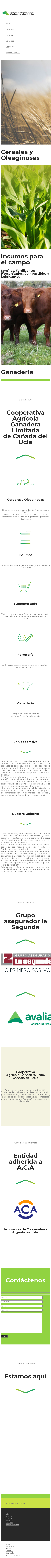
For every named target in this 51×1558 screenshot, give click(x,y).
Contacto (10, 47)
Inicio (8, 23)
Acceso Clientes (13, 53)
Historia (9, 35)
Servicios (10, 41)
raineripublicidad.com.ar (15, 1503)
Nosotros (10, 29)
